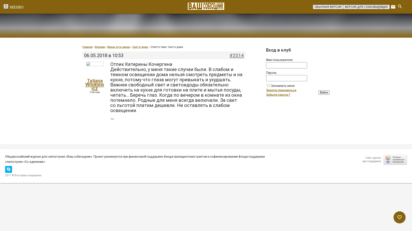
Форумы (100, 47)
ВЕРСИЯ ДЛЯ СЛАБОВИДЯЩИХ (366, 7)
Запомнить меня (283, 85)
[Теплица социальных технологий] (395, 159)
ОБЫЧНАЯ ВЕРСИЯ (328, 7)
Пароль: (271, 72)
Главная (87, 47)
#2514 (237, 56)
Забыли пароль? (278, 94)
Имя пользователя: (279, 60)
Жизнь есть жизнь (118, 47)
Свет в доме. (140, 47)
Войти (324, 92)
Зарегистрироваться (281, 90)
